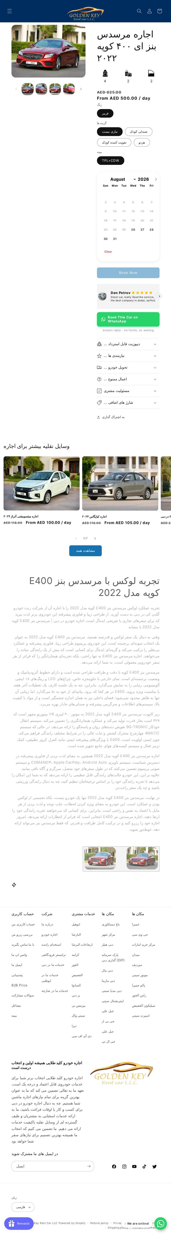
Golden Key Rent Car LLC (41, 1223)
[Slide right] (81, 89)
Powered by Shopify (72, 1223)
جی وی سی (140, 934)
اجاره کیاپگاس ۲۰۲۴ (94, 516)
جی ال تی (108, 1041)
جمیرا (135, 924)
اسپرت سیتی (141, 1016)
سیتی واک (78, 1016)
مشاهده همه (85, 550)
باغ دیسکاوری (111, 924)
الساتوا (76, 985)
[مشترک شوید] (89, 1166)
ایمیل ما (16, 965)
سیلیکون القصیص (144, 1006)
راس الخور (139, 995)
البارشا (76, 934)
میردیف (137, 965)
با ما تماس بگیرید (22, 944)
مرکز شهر (108, 934)
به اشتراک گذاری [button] (113, 417)
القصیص (77, 975)
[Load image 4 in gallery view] (69, 89)
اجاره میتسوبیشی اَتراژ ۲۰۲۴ (21, 516)
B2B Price (19, 985)
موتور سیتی (140, 975)
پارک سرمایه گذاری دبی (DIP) (113, 957)
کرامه (75, 955)
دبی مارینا (108, 981)
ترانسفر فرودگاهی (53, 955)
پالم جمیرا (138, 985)
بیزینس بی (79, 1006)
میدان (136, 955)
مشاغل (16, 1006)
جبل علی (108, 1011)
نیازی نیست (110, 132)
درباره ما (47, 924)
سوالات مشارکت (22, 995)
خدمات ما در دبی (52, 965)
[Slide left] (16, 89)
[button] (10, 11)
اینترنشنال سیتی (113, 1001)
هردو (142, 142)
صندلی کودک (138, 132)
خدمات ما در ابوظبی (49, 978)
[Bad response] (121, 858)
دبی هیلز (107, 944)
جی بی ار (108, 1021)
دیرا (74, 1026)
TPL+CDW (110, 161)
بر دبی (76, 995)
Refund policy (99, 1223)
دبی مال (107, 970)
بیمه (14, 1016)
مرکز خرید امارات (143, 944)
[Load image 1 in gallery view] (27, 89)
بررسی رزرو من (22, 934)
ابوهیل (76, 924)
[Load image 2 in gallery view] (41, 89)
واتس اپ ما (19, 955)
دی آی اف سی (82, 1036)
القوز (75, 965)
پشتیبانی (17, 975)
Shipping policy (118, 1227)
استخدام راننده (51, 944)
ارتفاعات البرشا (82, 944)
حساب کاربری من (23, 924)
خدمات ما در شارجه (54, 991)
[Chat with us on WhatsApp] (160, 1223)
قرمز (105, 113)
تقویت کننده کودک (114, 142)
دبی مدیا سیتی (111, 991)
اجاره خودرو (49, 934)
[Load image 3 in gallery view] (55, 89)
